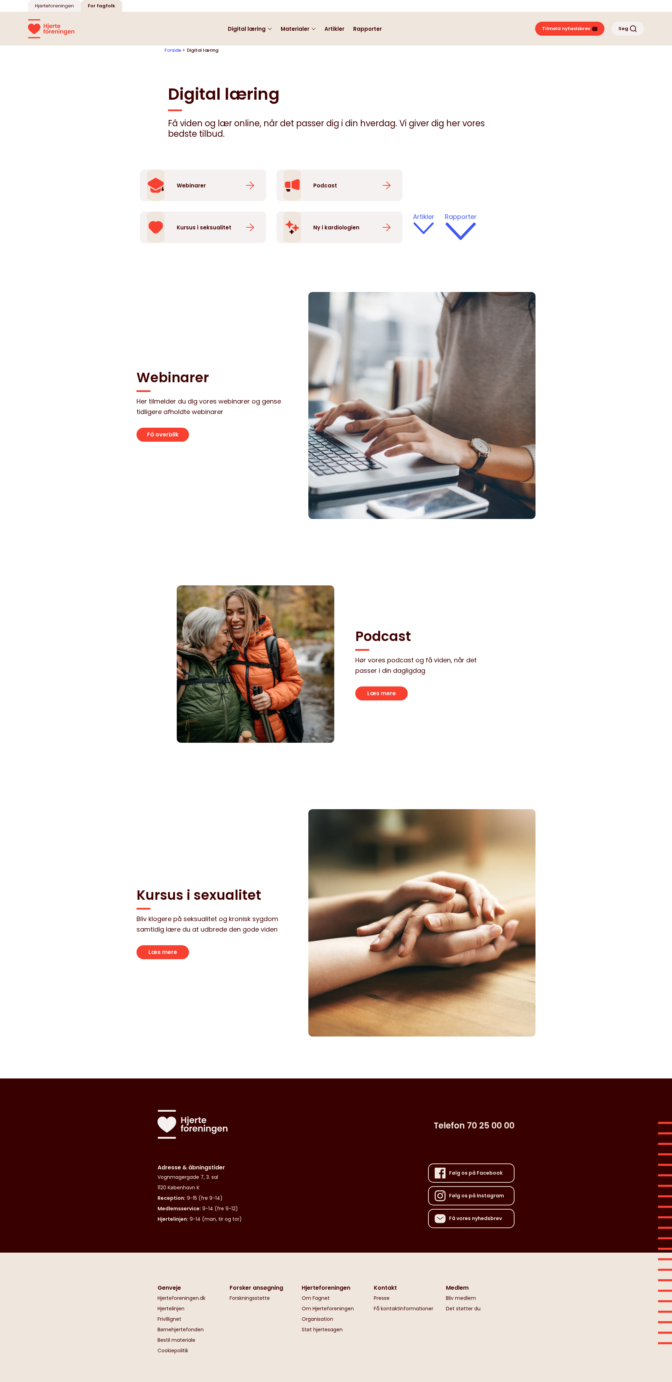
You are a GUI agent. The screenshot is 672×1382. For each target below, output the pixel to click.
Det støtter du (463, 1308)
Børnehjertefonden (181, 1329)
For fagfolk (101, 5)
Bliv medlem (461, 1298)
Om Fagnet (316, 1298)
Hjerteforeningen (54, 5)
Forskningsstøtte (250, 1298)
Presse (382, 1298)
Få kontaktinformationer (403, 1308)
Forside (172, 50)
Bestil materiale (176, 1340)
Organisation (317, 1319)
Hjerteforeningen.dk (181, 1298)
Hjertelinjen (171, 1308)
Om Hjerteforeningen (328, 1308)
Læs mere (381, 693)
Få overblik (162, 434)
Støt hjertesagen (322, 1329)
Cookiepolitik (173, 1350)
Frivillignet (169, 1319)
